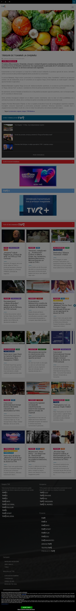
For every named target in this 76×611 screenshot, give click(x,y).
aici (1, 597)
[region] (38, 600)
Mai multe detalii (24, 594)
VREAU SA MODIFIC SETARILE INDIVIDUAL (26, 609)
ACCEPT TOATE (26, 607)
